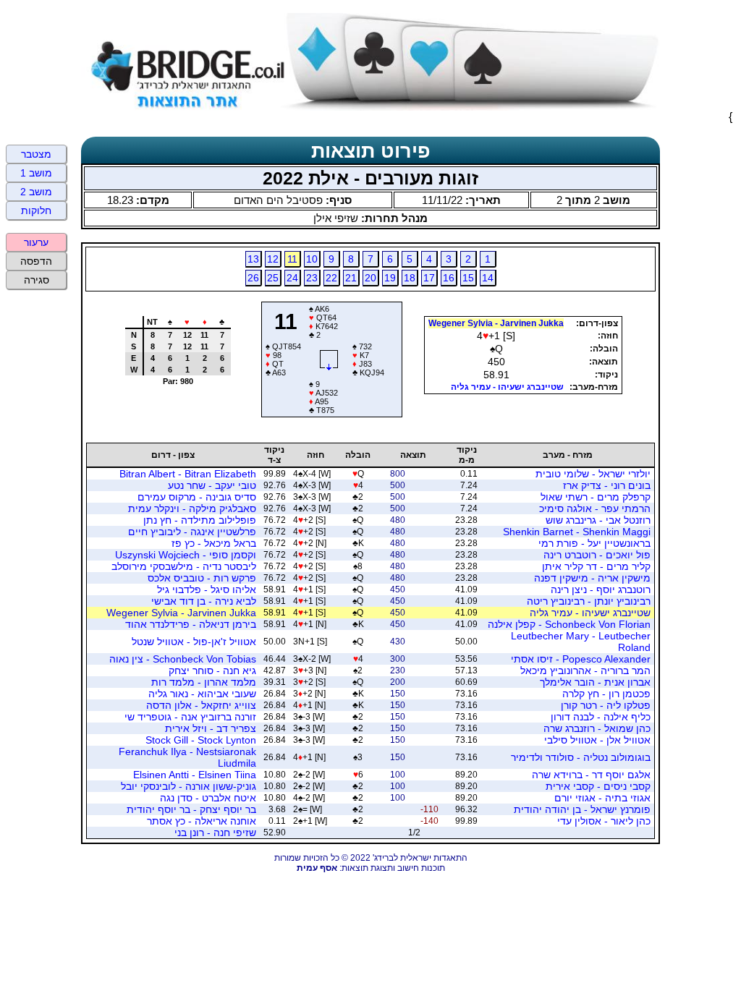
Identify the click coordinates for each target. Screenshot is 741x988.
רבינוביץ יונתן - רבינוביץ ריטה (589, 601)
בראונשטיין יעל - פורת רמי (594, 543)
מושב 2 (36, 191)
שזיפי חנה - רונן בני (215, 832)
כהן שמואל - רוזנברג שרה (597, 728)
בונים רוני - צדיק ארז (607, 485)
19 (390, 278)
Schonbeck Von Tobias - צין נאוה (182, 659)
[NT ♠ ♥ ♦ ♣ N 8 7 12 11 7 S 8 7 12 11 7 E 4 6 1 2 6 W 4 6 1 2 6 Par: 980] (172, 412)
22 (331, 278)
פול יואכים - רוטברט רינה (597, 555)
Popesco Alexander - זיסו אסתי (581, 659)
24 (292, 278)
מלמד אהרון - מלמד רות (203, 682)
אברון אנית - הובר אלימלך (595, 682)
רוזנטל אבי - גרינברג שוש (598, 520)
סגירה (36, 280)
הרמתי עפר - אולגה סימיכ (595, 508)
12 (273, 259)
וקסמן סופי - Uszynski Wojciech (185, 555)
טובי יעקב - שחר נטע (212, 485)
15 (468, 278)
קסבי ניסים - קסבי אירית (598, 786)
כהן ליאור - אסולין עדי (604, 821)
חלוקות (36, 210)
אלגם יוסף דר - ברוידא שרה (591, 774)
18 (409, 278)
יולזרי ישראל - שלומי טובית (593, 474)
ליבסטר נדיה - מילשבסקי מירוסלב (183, 566)
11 (292, 259)
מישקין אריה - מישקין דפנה (592, 578)
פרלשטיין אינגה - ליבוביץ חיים (192, 531)
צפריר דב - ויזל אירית (210, 728)
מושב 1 (36, 173)
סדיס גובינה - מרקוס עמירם (196, 497)
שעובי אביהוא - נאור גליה (202, 693)
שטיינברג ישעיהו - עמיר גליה (507, 387)
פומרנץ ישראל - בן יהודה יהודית (582, 809)
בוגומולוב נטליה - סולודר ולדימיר (581, 757)
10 (312, 259)
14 (488, 278)
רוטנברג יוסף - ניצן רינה (601, 589)
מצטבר (36, 154)
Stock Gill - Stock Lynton (200, 740)
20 (370, 278)
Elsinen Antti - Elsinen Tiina (194, 774)
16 (448, 278)
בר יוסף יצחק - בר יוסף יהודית (191, 809)
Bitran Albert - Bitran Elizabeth (187, 474)
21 (351, 278)
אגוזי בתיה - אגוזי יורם (602, 798)
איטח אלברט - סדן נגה (208, 798)
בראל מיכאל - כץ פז (214, 543)
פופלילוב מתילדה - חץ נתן (199, 520)
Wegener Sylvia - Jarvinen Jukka (496, 323)
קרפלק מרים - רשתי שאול (596, 497)
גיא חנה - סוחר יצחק (212, 670)
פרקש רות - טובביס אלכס (202, 578)
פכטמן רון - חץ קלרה (606, 693)
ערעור (36, 242)
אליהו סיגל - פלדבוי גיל (206, 589)
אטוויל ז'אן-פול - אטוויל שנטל (194, 641)
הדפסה (36, 261)
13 (253, 259)
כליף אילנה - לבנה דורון (601, 717)
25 (273, 278)
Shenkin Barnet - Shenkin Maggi (577, 531)
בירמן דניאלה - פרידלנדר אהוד (190, 624)
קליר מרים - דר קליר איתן (596, 566)
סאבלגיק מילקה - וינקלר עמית (192, 508)
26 (253, 278)
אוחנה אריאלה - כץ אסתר (201, 821)
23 (312, 278)
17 (429, 278)
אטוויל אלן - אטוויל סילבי (597, 740)
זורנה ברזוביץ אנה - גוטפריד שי (190, 717)
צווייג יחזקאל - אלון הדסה (201, 705)
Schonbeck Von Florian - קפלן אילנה (569, 624)
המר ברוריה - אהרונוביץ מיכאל (585, 670)
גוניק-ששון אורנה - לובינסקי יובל (188, 786)
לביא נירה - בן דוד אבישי (203, 601)
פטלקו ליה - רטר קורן (606, 705)
